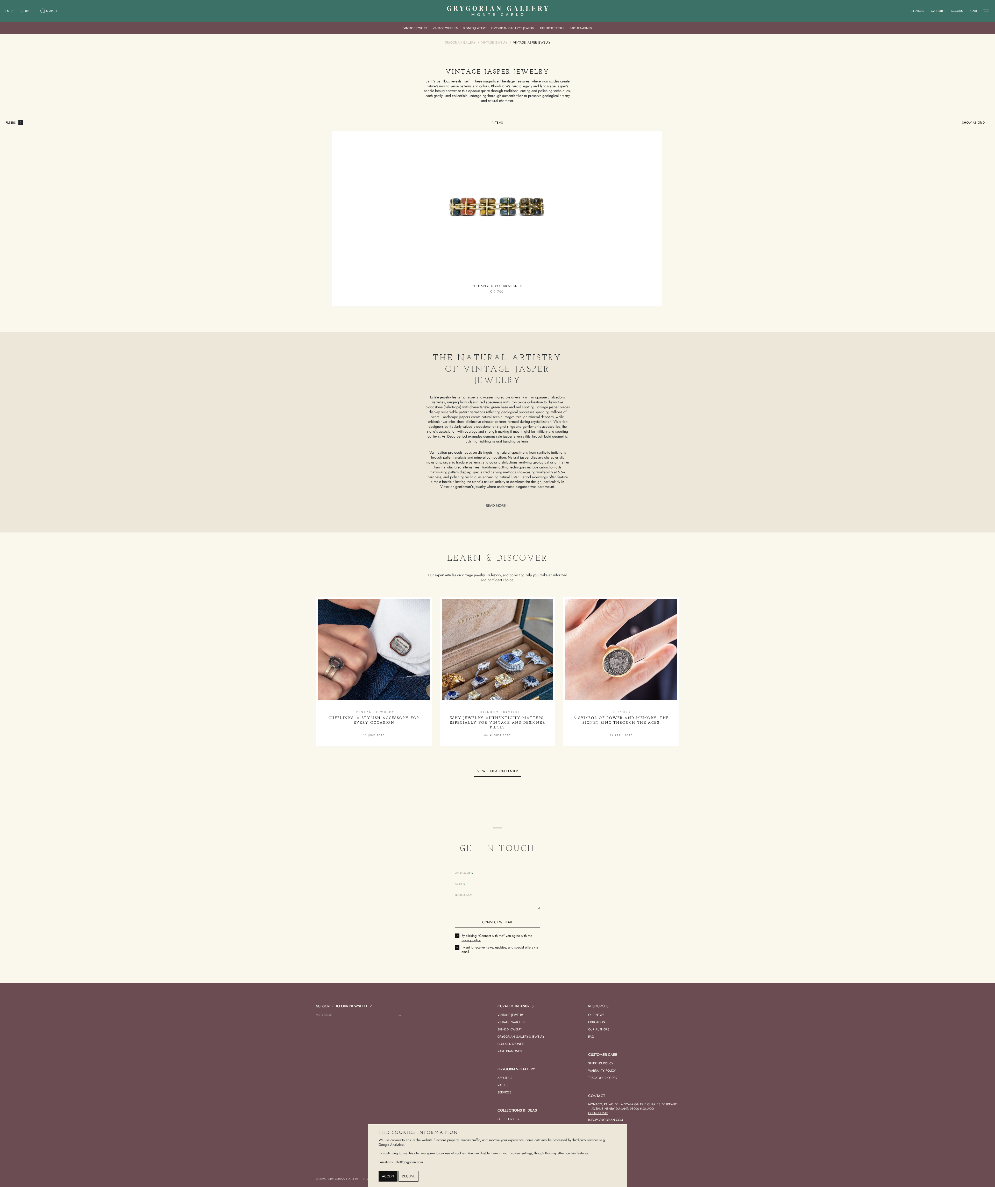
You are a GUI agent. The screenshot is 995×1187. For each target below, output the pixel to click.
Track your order (602, 1078)
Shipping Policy (600, 1063)
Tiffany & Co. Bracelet (497, 286)
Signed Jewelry (474, 28)
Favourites (937, 11)
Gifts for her (508, 1119)
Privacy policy (471, 940)
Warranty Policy (602, 1070)
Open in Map (598, 1113)
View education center (497, 771)
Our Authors (598, 1029)
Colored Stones (552, 28)
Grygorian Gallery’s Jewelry (512, 28)
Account (958, 11)
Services (918, 11)
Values (502, 1085)
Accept (388, 1176)
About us (504, 1078)
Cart (973, 11)
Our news (596, 1015)
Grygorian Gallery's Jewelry (520, 1036)
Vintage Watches (445, 28)
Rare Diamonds (581, 28)
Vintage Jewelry (415, 28)
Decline (408, 1176)
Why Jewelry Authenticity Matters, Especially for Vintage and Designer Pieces (497, 722)
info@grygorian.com (605, 1120)
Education (596, 1022)
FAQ (591, 1036)
